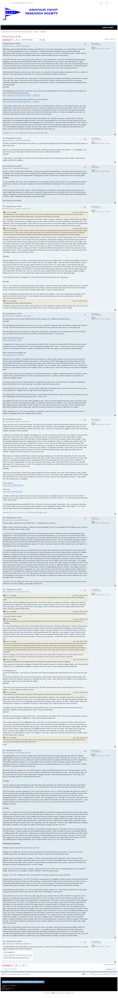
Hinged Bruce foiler (11, 36)
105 (96, 170)
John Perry (94, 166)
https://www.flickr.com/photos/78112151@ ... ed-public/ (21, 95)
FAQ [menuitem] (106, 3)
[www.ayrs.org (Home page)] (31, 14)
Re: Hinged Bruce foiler (12, 138)
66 (95, 47)
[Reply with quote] (85, 44)
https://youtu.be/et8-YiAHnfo (12, 340)
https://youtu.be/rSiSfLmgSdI (12, 491)
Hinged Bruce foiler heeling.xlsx (18, 955)
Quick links (108, 27)
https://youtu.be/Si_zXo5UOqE (13, 355)
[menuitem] (96, 974)
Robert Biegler (95, 43)
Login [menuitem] (101, 3)
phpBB (53, 993)
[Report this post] (81, 44)
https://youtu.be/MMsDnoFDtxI (13, 485)
